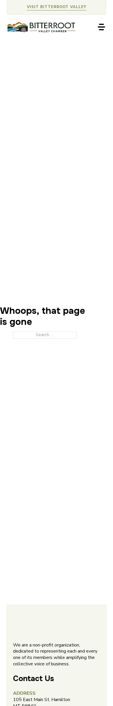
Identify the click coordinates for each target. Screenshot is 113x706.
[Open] (101, 27)
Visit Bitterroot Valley (56, 7)
